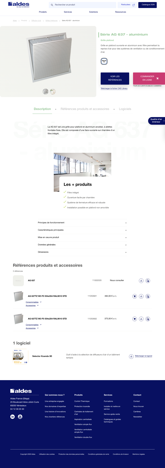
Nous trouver (138, 407)
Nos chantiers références (55, 417)
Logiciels (125, 109)
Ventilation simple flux (83, 424)
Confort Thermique (81, 401)
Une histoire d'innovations (55, 412)
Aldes (15, 21)
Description (42, 109)
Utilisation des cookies (47, 454)
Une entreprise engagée (54, 401)
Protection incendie (82, 407)
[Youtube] (20, 417)
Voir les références (115, 78)
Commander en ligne (147, 80)
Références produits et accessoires (85, 109)
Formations (108, 401)
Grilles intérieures (51, 21)
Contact (136, 401)
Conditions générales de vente (98, 454)
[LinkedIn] (12, 417)
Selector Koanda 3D (42, 356)
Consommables (32, 302)
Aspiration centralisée (83, 419)
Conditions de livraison (121, 454)
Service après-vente (112, 414)
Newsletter (137, 417)
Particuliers (125, 5)
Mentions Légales (139, 454)
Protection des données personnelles (71, 454)
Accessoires (31, 306)
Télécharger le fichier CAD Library (114, 89)
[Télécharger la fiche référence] (141, 280)
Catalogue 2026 (148, 5)
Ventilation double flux (83, 437)
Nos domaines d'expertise (55, 407)
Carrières (137, 412)
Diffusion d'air (36, 21)
